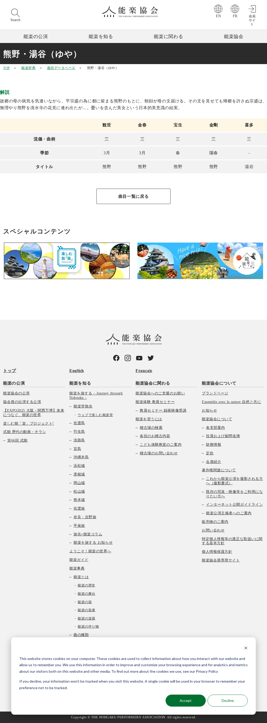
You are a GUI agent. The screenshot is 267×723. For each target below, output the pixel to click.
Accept (186, 700)
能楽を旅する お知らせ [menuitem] (93, 543)
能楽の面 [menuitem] (85, 602)
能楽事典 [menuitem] (76, 568)
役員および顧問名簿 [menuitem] (223, 436)
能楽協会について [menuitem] (219, 383)
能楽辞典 (28, 68)
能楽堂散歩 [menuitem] (83, 406)
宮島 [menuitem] (77, 449)
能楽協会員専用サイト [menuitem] (221, 560)
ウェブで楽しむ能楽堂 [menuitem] (95, 415)
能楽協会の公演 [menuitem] (16, 393)
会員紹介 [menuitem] (213, 462)
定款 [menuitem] (210, 453)
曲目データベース (61, 68)
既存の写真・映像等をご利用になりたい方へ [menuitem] (234, 494)
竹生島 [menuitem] (79, 432)
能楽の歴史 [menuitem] (86, 585)
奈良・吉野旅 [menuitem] (85, 517)
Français (144, 370)
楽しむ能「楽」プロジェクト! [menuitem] (28, 423)
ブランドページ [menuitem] (215, 393)
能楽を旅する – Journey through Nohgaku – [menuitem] (96, 395)
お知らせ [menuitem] (209, 410)
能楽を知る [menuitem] (80, 383)
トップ (9, 370)
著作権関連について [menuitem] (219, 470)
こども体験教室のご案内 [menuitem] (160, 445)
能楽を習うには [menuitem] (149, 419)
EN (218, 16)
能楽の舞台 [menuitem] (86, 594)
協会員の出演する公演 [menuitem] (22, 402)
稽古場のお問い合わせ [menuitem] (159, 453)
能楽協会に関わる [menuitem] (153, 383)
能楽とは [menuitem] (81, 577)
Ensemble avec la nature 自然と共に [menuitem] (231, 402)
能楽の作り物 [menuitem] (88, 626)
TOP (6, 68)
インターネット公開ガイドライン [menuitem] (234, 504)
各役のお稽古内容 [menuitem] (155, 436)
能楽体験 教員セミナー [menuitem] (155, 402)
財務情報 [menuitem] (213, 445)
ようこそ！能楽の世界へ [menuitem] (90, 551)
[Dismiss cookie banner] (246, 648)
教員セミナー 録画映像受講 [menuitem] (163, 410)
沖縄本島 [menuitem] (81, 457)
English (76, 370)
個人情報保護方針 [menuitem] (217, 552)
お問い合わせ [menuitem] (213, 530)
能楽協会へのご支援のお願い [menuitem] (160, 393)
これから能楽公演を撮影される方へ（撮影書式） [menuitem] (234, 481)
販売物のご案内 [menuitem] (215, 522)
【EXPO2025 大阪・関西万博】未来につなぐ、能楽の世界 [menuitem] (33, 413)
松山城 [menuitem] (79, 491)
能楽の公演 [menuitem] (14, 383)
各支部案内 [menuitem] (215, 428)
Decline (228, 700)
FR (235, 16)
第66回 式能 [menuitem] (17, 440)
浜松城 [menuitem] (79, 466)
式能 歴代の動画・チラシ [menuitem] (24, 432)
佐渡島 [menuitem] (79, 423)
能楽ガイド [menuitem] (78, 560)
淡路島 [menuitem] (79, 440)
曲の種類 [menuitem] (81, 635)
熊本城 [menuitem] (79, 500)
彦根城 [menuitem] (79, 474)
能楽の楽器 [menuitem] (86, 618)
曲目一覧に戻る (133, 196)
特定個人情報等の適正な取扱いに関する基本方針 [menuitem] (232, 541)
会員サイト (252, 20)
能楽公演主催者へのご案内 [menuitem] (229, 513)
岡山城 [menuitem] (79, 483)
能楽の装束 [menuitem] (86, 610)
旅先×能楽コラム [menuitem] (88, 534)
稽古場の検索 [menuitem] (151, 428)
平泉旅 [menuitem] (79, 526)
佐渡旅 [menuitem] (79, 508)
